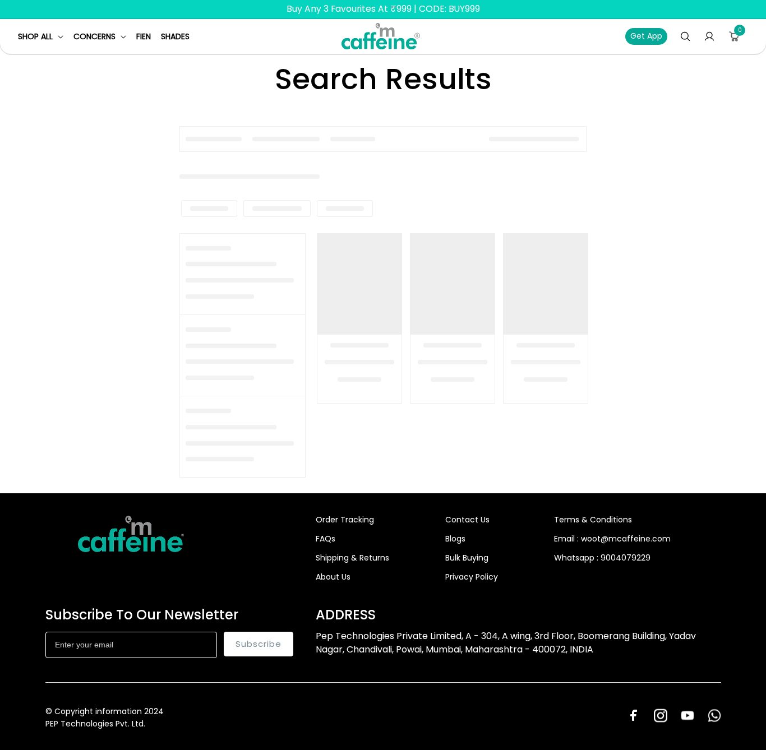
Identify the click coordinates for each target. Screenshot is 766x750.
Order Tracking (345, 519)
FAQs (325, 538)
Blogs (455, 538)
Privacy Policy (471, 576)
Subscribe (259, 644)
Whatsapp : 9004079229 (602, 557)
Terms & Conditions (593, 519)
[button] (40, 36)
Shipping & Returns (352, 557)
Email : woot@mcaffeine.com (612, 538)
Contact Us (467, 519)
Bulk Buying (466, 557)
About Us (333, 576)
